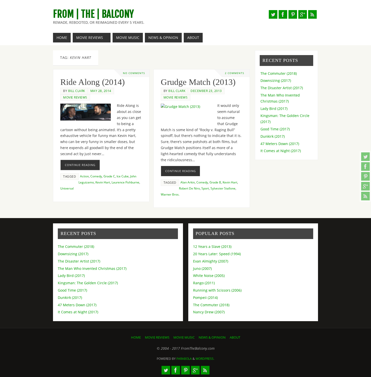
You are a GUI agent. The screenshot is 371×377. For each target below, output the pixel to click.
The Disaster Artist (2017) (281, 87)
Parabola (184, 359)
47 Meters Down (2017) (279, 143)
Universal (67, 188)
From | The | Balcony (93, 14)
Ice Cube (123, 176)
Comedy (96, 176)
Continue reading (80, 165)
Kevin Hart (102, 182)
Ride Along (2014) (92, 82)
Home (136, 337)
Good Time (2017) (275, 129)
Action (84, 176)
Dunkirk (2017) (272, 136)
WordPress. (205, 359)
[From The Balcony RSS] (365, 196)
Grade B (215, 182)
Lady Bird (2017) (273, 108)
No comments (134, 73)
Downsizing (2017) (275, 80)
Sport (205, 188)
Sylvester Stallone (222, 188)
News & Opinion (212, 337)
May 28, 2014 (100, 91)
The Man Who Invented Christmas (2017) (92, 268)
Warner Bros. (170, 194)
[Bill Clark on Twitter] (365, 156)
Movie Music (184, 337)
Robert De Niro (189, 188)
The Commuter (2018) (278, 73)
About (235, 337)
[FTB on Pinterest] (365, 176)
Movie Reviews (75, 97)
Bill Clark (76, 91)
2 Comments (234, 73)
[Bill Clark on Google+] (365, 186)
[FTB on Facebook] (365, 166)
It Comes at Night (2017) (280, 150)
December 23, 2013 (206, 91)
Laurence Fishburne (125, 182)
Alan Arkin (187, 182)
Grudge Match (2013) (198, 82)
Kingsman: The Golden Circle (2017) (88, 282)
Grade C (109, 176)
